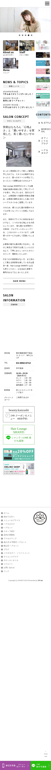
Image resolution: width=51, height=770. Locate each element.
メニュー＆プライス (12, 520)
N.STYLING (45, 123)
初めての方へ (9, 517)
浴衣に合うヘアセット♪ (14, 101)
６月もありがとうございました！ (18, 107)
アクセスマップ (10, 538)
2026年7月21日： (12, 98)
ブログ (6, 549)
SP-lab (40, 580)
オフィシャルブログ (44, 141)
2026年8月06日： (12, 92)
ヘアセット (8, 528)
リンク (6, 571)
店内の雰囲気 (9, 535)
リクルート (8, 564)
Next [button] (48, 20)
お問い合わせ (9, 568)
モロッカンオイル (11, 560)
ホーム (6, 513)
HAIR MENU (19, 281)
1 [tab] (19, 35)
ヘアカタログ (44, 151)
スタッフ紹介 (9, 531)
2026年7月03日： (12, 105)
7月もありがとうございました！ (18, 94)
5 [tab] (31, 35)
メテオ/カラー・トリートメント (17, 553)
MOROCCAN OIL (45, 130)
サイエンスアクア (11, 557)
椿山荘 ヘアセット (11, 546)
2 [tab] (22, 35)
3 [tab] (25, 35)
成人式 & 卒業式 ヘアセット (15, 542)
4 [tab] (28, 35)
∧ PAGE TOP (46, 754)
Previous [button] (3, 20)
